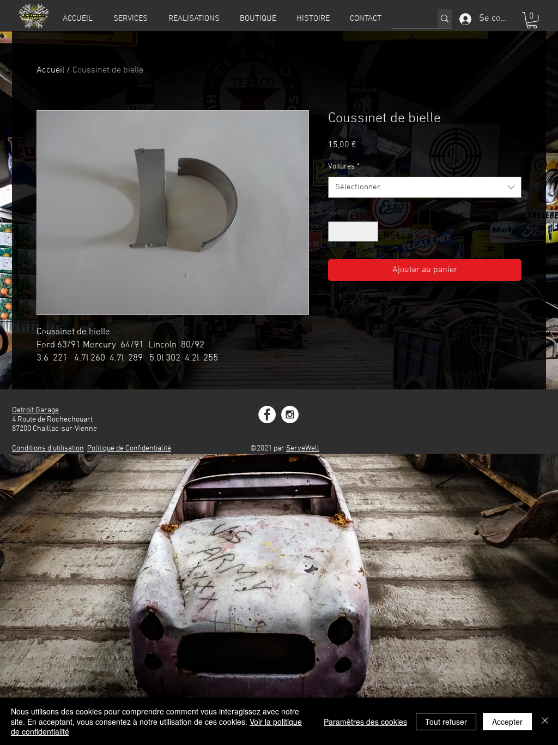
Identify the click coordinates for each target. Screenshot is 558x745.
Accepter (507, 721)
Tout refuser (446, 721)
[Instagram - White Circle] (290, 414)
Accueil (50, 70)
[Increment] (370, 231)
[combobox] (424, 187)
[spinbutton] (353, 231)
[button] (532, 20)
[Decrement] (336, 231)
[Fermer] (544, 721)
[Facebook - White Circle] (267, 414)
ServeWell (302, 448)
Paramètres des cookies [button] (365, 721)
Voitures (344, 166)
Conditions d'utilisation (48, 448)
